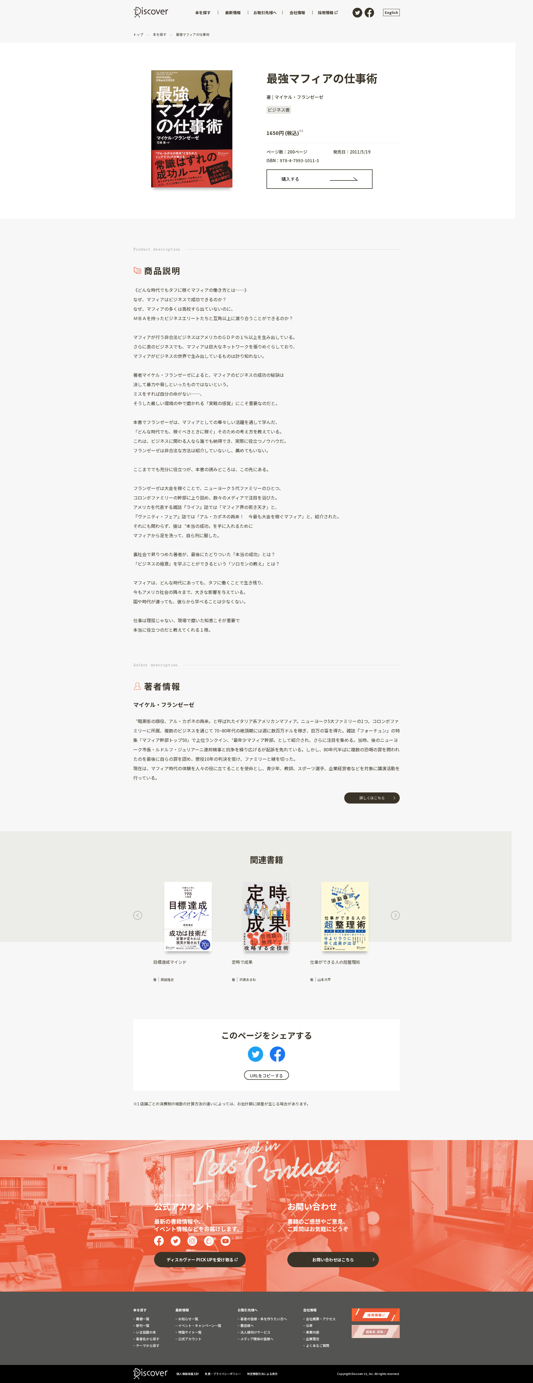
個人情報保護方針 (188, 1374)
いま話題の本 (145, 1332)
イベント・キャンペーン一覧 (199, 1325)
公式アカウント (189, 1339)
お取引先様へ (248, 1310)
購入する (290, 178)
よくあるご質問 (317, 1345)
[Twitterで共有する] (255, 1055)
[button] (137, 917)
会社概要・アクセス (320, 1319)
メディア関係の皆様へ (256, 1339)
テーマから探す (147, 1345)
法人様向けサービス (255, 1332)
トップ (138, 34)
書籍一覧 (142, 1319)
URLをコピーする (266, 1075)
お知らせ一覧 (187, 1319)
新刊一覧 (142, 1325)
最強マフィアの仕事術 (192, 34)
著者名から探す (147, 1339)
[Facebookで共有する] (277, 1055)
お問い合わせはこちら (333, 1259)
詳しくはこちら (372, 797)
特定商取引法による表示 (262, 1374)
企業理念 (312, 1339)
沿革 (309, 1325)
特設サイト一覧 (189, 1332)
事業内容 (312, 1332)
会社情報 (309, 1310)
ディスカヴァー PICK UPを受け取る (200, 1259)
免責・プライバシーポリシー (223, 1374)
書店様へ (247, 1325)
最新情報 (182, 1310)
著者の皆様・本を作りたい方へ (263, 1319)
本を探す (159, 34)
